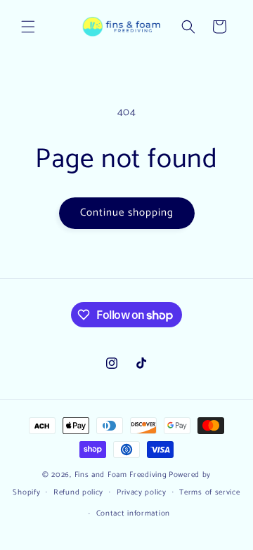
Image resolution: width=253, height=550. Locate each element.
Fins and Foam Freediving (120, 475)
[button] (28, 26)
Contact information (133, 513)
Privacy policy (142, 492)
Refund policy (78, 492)
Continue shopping (127, 212)
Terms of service (209, 492)
